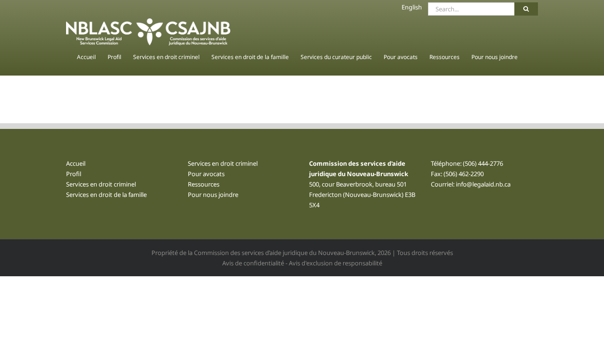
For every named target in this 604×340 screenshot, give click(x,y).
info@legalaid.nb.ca (483, 184)
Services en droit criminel (101, 184)
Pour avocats (206, 174)
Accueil (75, 163)
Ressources (203, 184)
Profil (73, 174)
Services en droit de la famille (106, 194)
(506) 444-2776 (483, 163)
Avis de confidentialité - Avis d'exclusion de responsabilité (302, 263)
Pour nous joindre (213, 194)
